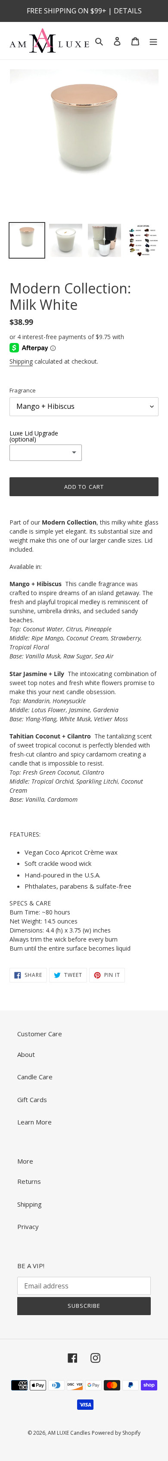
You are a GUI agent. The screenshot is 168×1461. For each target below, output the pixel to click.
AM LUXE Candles (69, 1432)
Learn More (34, 1122)
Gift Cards (32, 1099)
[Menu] (153, 40)
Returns (29, 1181)
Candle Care (35, 1076)
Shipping (21, 361)
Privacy (28, 1226)
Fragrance (22, 390)
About (26, 1054)
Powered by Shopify (116, 1432)
